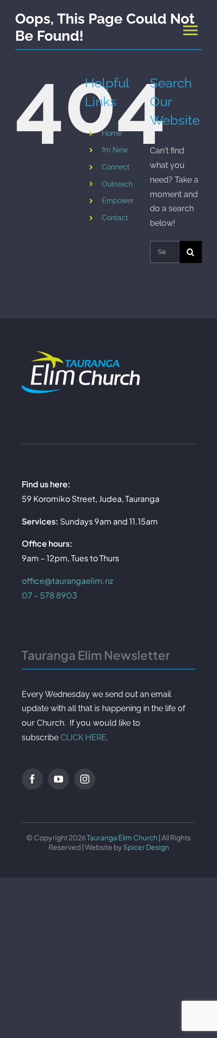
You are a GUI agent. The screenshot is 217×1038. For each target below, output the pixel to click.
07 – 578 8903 (49, 595)
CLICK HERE (83, 737)
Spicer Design (146, 846)
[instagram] (84, 779)
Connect (116, 167)
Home (112, 133)
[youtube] (58, 779)
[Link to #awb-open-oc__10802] (190, 29)
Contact (115, 218)
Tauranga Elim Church (122, 837)
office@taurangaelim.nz (67, 580)
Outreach (117, 184)
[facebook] (32, 779)
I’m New (115, 150)
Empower (118, 201)
